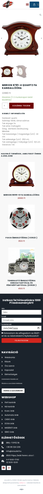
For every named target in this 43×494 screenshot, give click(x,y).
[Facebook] (4, 468)
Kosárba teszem (21, 105)
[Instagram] (9, 468)
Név (3, 309)
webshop (9, 397)
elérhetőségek (13, 438)
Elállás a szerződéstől (13, 391)
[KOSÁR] (34, 5)
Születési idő (6, 325)
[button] (27, 4)
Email (4, 317)
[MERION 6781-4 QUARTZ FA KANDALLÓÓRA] (21, 38)
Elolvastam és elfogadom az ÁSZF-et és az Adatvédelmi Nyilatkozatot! (21, 334)
